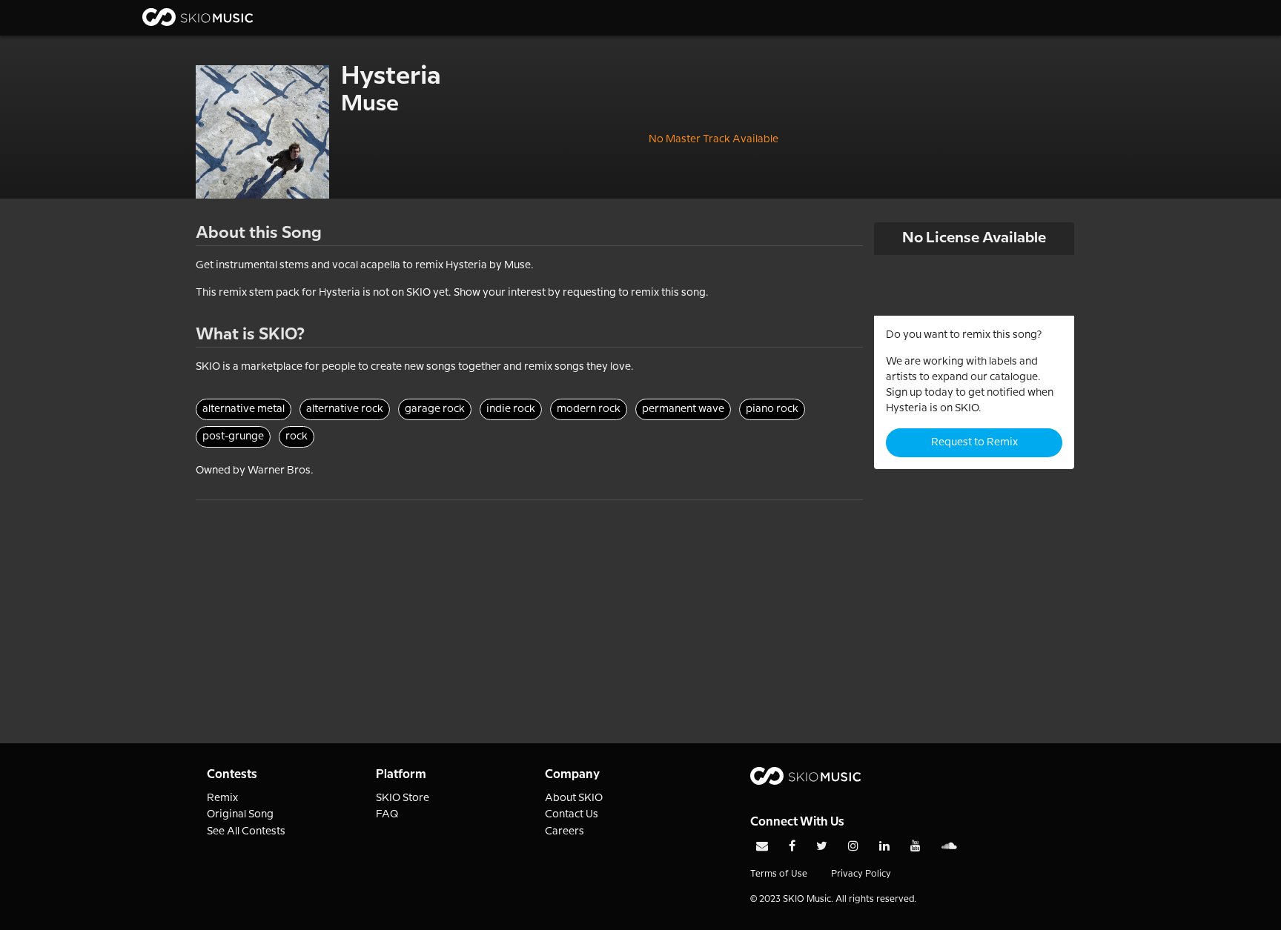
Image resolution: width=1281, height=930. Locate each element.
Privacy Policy (861, 874)
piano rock (772, 409)
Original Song (240, 814)
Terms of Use (778, 874)
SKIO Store (402, 798)
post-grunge (233, 436)
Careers (564, 831)
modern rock (588, 409)
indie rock (510, 409)
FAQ (387, 814)
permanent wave (683, 409)
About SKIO (574, 798)
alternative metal (243, 409)
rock (296, 436)
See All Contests (246, 831)
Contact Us (571, 814)
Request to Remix (974, 442)
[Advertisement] (529, 604)
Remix (222, 798)
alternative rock (344, 409)
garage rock (435, 409)
